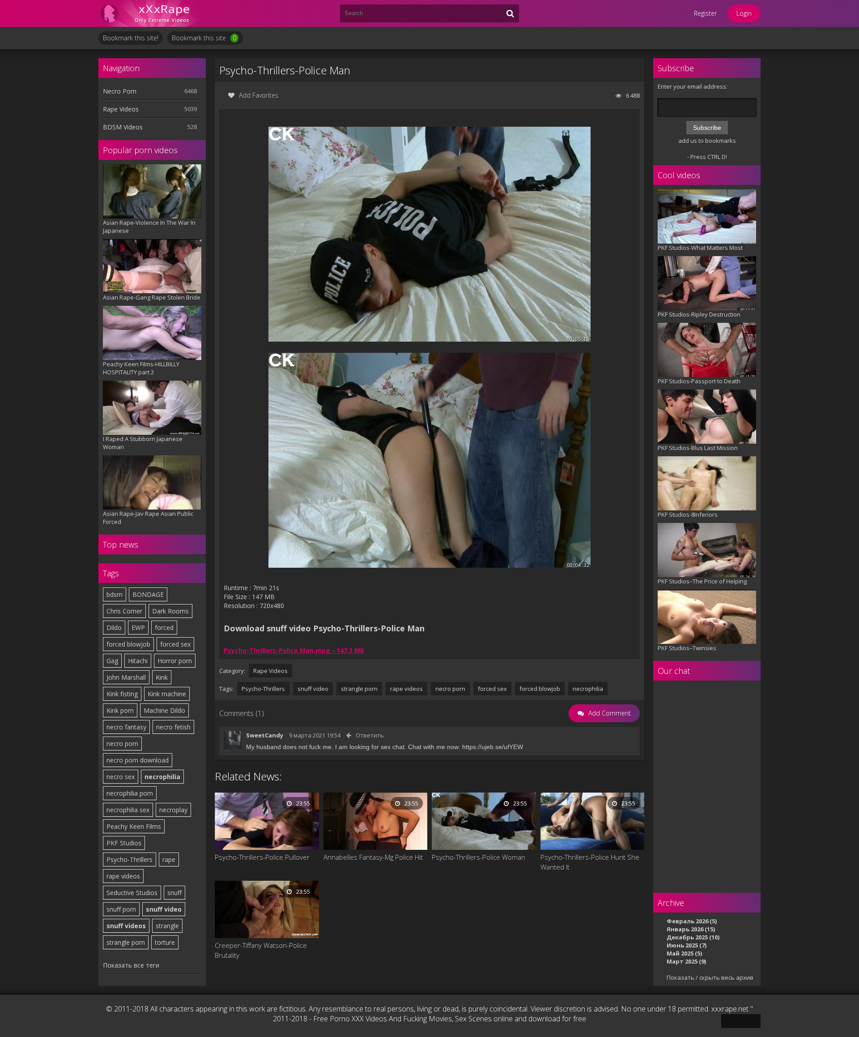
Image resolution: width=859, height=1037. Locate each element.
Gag (112, 660)
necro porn (122, 743)
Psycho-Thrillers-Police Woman (478, 857)
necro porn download (137, 760)
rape (168, 859)
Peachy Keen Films (133, 826)
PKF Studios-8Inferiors (688, 514)
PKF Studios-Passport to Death (699, 381)
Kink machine (167, 694)
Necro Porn (119, 91)
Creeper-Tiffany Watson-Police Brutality (261, 950)
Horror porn (174, 660)
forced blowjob (128, 644)
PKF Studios (123, 843)
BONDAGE (148, 594)
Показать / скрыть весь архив (710, 977)
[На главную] (152, 13)
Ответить (370, 735)
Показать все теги (131, 965)
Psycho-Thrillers (129, 859)
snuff (174, 892)
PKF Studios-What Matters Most (700, 248)
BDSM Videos (123, 127)
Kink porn (120, 710)
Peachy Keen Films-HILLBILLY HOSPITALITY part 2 (141, 368)
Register (705, 13)
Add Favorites (258, 95)
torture (165, 942)
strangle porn (125, 942)
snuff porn (121, 909)
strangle (167, 925)
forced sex (175, 644)
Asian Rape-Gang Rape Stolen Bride (151, 297)
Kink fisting (122, 694)
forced (164, 627)
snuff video (164, 909)
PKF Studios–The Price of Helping (702, 581)
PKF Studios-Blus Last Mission (698, 448)
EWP (138, 627)
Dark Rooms (170, 611)
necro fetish (173, 727)
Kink (162, 677)
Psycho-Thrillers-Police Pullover (262, 857)
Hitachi (138, 660)
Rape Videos (121, 109)
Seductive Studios (131, 892)
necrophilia (162, 776)
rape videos (123, 876)
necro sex (120, 776)
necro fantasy (126, 727)
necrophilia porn (129, 793)
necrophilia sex (127, 810)
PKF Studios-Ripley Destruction (699, 314)
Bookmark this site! (130, 38)
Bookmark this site (204, 38)
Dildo (114, 627)
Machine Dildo (164, 710)
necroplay (173, 810)
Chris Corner (124, 611)
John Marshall (126, 677)
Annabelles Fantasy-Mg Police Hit (373, 857)
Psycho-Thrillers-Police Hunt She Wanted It (589, 862)
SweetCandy (264, 735)
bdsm (114, 594)
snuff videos (126, 925)
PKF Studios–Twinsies (687, 648)
